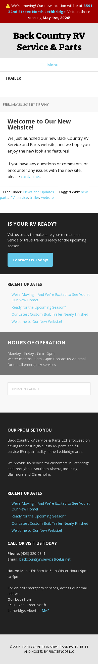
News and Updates (38, 192)
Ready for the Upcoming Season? (39, 307)
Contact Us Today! (30, 259)
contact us (30, 176)
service (22, 197)
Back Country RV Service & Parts (49, 41)
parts (4, 197)
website (47, 197)
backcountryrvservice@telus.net (45, 559)
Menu (52, 65)
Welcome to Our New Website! (39, 124)
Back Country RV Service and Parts (50, 647)
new (84, 192)
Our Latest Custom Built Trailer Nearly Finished (50, 314)
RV (12, 197)
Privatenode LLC (61, 651)
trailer (34, 197)
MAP (46, 610)
